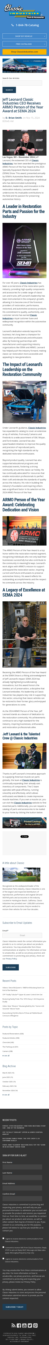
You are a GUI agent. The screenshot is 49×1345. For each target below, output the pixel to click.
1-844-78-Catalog (27, 25)
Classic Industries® (26, 1333)
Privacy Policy (11, 958)
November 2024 (10, 1090)
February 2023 (9, 1086)
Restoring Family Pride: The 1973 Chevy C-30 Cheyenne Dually (23, 1000)
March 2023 (8, 1073)
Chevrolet (8, 1042)
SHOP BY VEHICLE (23, 36)
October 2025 (9, 1081)
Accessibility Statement (19, 1341)
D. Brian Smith (14, 117)
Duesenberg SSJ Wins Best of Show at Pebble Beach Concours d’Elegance (22, 1014)
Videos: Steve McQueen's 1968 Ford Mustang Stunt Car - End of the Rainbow (24, 988)
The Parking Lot (10, 1047)
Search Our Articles (11, 78)
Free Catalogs (24, 44)
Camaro (7, 1051)
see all (6, 1055)
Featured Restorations (13, 1034)
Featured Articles (11, 1038)
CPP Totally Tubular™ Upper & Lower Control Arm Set (22, 994)
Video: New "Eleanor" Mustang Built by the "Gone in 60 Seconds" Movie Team (23, 1007)
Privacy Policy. (30, 1282)
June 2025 (8, 1077)
